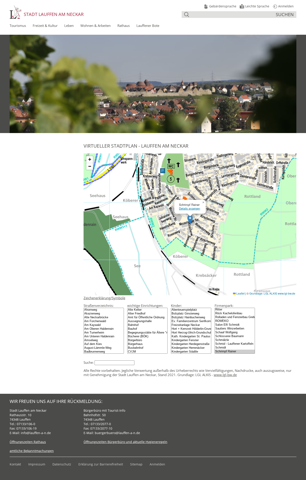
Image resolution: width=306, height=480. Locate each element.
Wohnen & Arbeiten (95, 25)
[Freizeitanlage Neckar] (191, 325)
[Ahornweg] (104, 310)
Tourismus (18, 25)
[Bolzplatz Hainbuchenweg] (191, 317)
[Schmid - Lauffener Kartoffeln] (235, 344)
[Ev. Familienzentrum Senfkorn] (191, 321)
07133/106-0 (26, 424)
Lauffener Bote (147, 25)
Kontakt (15, 464)
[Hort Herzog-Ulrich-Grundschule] (191, 333)
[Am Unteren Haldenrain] (104, 336)
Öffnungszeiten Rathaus (28, 442)
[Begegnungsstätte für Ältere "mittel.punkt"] (147, 333)
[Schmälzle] (235, 340)
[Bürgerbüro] (147, 340)
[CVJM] (147, 352)
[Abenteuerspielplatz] (191, 310)
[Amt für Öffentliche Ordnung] (147, 317)
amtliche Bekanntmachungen (32, 451)
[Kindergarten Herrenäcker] (191, 348)
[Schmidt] (235, 348)
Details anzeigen (189, 208)
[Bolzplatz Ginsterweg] (191, 314)
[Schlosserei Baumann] (235, 336)
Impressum (36, 464)
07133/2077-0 (101, 424)
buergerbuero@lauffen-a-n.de (117, 433)
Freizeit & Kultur (45, 25)
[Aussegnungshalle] (147, 321)
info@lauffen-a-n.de (36, 433)
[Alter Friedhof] (147, 314)
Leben (69, 25)
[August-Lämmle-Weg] (104, 348)
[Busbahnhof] (147, 348)
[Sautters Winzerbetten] (235, 329)
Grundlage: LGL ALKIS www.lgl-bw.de (272, 293)
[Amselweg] (104, 340)
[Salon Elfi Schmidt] (235, 325)
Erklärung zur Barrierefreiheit (100, 464)
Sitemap (136, 464)
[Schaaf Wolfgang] (235, 332)
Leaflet (240, 293)
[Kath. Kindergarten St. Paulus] (191, 336)
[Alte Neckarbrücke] (104, 317)
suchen (285, 14)
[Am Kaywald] (104, 325)
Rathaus (123, 25)
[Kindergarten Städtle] (191, 352)
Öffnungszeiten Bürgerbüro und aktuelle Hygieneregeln (125, 442)
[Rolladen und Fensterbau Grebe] (235, 317)
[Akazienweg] (104, 314)
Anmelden (157, 464)
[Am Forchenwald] (104, 321)
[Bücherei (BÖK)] (147, 336)
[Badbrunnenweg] (104, 352)
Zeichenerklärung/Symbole (104, 298)
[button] (190, 219)
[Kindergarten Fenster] (191, 340)
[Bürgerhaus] (147, 344)
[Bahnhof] (147, 325)
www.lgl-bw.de (225, 374)
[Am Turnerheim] (104, 333)
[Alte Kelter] (147, 310)
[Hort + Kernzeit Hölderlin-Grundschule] (191, 329)
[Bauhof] (147, 329)
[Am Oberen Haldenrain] (104, 329)
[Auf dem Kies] (104, 344)
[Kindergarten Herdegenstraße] (191, 344)
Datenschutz (61, 464)
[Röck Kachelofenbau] (235, 313)
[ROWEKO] (235, 321)
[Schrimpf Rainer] (235, 351)
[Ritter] (235, 310)
